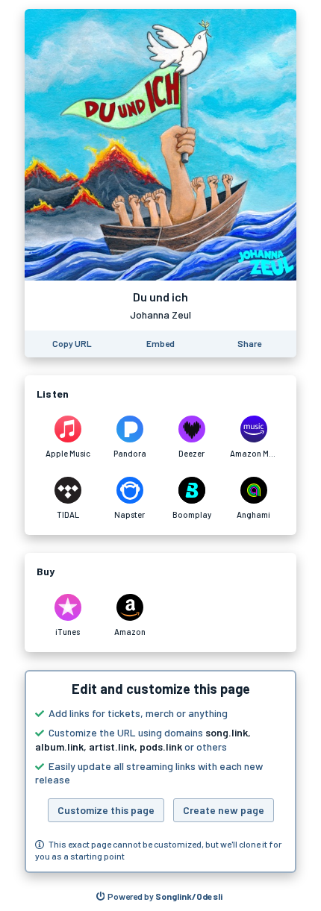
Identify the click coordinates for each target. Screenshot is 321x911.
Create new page (223, 810)
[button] (160, 771)
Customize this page (106, 810)
